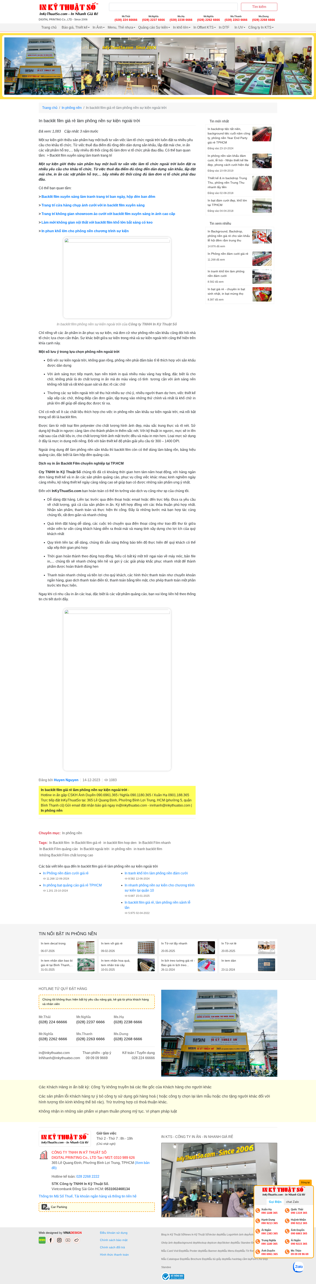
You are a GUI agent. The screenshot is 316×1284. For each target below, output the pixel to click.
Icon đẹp (217, 1242)
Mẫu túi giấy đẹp (216, 1259)
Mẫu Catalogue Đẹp (173, 1259)
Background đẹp (187, 1242)
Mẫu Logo (227, 1234)
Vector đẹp (215, 1234)
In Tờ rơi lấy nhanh (174, 943)
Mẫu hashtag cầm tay (238, 1259)
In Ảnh (98, 27)
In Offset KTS (203, 27)
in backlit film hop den (120, 843)
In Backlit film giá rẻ (86, 843)
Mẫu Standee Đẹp (245, 1242)
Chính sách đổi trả (113, 1247)
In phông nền (72, 108)
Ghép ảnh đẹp (169, 1242)
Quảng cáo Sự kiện (153, 27)
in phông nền (122, 849)
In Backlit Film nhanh (155, 843)
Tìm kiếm (259, 7)
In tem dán (228, 960)
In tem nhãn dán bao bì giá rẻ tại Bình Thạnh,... (57, 963)
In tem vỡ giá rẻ (112, 943)
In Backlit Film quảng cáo (58, 849)
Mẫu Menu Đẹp (231, 1250)
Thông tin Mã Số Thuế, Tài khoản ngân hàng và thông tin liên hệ (88, 1196)
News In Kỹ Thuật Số (196, 1234)
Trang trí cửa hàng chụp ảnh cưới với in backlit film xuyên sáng (93, 205)
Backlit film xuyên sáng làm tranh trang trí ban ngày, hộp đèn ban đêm (98, 196)
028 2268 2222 (87, 1176)
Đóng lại (305, 1182)
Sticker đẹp (228, 1242)
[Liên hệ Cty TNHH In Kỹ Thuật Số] (117, 689)
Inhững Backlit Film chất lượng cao (66, 855)
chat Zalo (292, 1201)
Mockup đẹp (204, 1242)
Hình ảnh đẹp (241, 1234)
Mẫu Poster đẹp (193, 1250)
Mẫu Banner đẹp (212, 1250)
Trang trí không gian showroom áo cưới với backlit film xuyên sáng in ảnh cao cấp (108, 214)
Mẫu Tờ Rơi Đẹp (250, 1250)
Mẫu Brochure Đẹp (196, 1259)
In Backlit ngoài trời (94, 849)
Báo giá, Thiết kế (74, 27)
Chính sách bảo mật (113, 1240)
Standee (166, 1267)
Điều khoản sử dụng (113, 1232)
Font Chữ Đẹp (259, 1259)
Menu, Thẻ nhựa (120, 27)
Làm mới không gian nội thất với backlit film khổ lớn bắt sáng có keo (97, 222)
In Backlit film (59, 843)
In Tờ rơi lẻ (228, 943)
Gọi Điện (275, 1201)
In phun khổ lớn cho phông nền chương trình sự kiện (85, 231)
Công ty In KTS (260, 27)
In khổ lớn (180, 27)
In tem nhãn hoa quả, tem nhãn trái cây (115, 963)
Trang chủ (49, 27)
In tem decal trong (53, 943)
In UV (239, 27)
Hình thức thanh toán (114, 1254)
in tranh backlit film (148, 849)
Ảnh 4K (253, 1234)
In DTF (224, 27)
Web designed (49, 1232)
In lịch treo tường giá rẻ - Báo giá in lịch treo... (178, 963)
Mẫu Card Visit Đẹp (172, 1250)
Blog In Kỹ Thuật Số (172, 1234)
